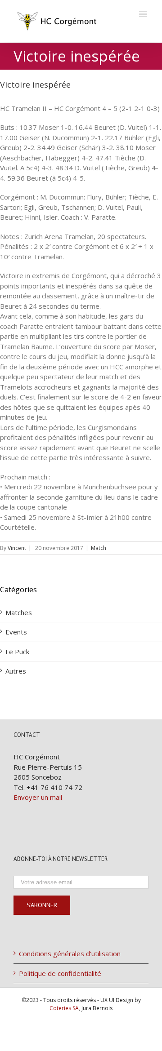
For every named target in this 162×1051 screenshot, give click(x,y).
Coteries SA (64, 1008)
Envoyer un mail (38, 797)
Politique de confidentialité (60, 973)
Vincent (17, 548)
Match (98, 548)
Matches (18, 612)
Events (16, 631)
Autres (15, 670)
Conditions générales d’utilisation (70, 953)
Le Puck (17, 651)
